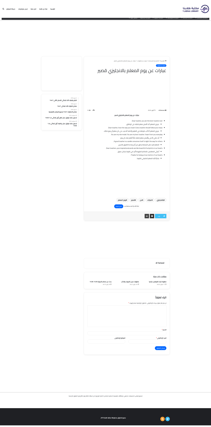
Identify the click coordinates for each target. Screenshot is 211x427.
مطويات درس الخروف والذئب (130, 281)
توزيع (97, 396)
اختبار (101, 396)
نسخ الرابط (119, 206)
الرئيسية (52, 9)
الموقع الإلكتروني (119, 338)
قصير (133, 200)
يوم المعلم (122, 200)
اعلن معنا (33, 9)
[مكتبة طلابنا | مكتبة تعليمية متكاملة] (195, 9)
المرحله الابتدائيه (187, 18)
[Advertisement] (105, 37)
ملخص (106, 396)
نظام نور (86, 396)
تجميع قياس (138, 396)
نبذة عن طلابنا (43, 9)
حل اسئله (92, 396)
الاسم (164, 329)
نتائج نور (80, 396)
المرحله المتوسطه (172, 18)
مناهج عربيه (133, 18)
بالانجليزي (160, 200)
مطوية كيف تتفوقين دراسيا (157, 281)
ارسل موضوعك (23, 9)
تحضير (110, 396)
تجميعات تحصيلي (129, 396)
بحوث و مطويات (142, 61)
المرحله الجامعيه (145, 18)
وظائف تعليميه (118, 396)
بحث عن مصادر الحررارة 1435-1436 (100, 281)
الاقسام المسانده (202, 18)
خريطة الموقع (10, 9)
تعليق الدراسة (73, 396)
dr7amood (162, 110)
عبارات (149, 200)
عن (141, 200)
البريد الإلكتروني (161, 338)
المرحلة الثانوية (158, 18)
